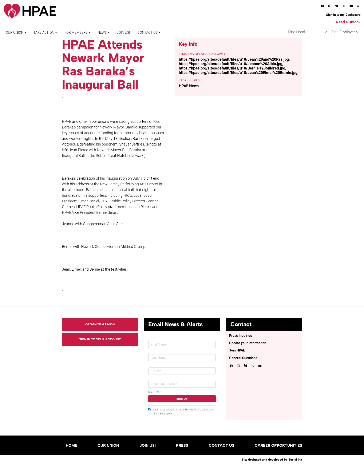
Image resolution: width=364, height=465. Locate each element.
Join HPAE (237, 350)
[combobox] (308, 32)
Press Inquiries (240, 336)
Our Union (14, 33)
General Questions (243, 358)
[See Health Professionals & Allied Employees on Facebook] (322, 6)
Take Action (43, 33)
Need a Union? (348, 22)
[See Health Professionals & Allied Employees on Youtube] (351, 6)
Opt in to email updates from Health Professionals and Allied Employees (183, 411)
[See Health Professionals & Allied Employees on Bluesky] (337, 6)
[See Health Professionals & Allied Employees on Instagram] (330, 6)
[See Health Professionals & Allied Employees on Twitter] (344, 6)
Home (71, 445)
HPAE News (189, 86)
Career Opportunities (278, 445)
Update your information (247, 343)
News (102, 33)
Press (182, 445)
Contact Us (148, 33)
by (272, 459)
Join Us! (123, 33)
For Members (75, 33)
